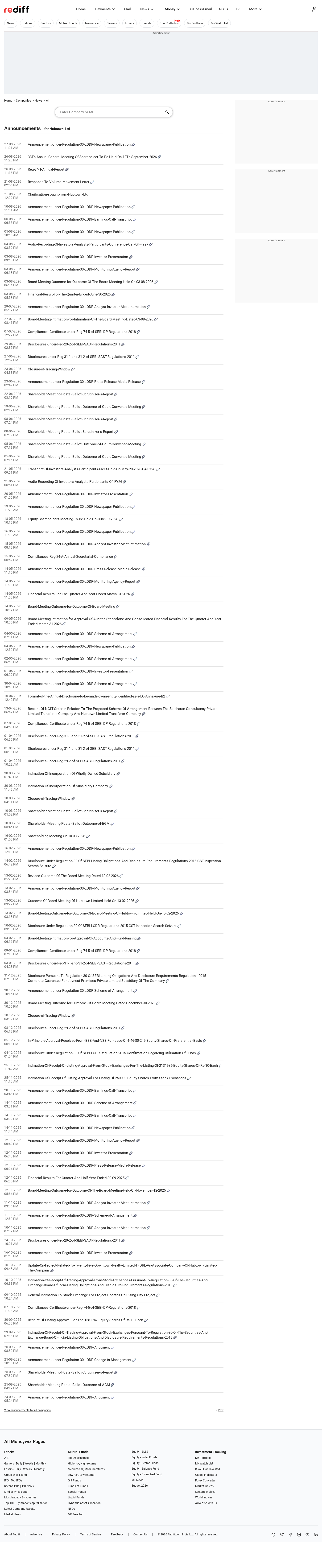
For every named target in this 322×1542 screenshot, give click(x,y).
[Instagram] (299, 1535)
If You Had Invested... (208, 1469)
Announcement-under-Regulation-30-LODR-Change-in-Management (80, 1360)
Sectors (46, 23)
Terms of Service (90, 1534)
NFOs (71, 1508)
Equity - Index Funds (144, 1457)
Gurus (223, 9)
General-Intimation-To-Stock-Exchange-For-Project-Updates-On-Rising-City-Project (92, 1295)
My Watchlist (219, 23)
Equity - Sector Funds (145, 1463)
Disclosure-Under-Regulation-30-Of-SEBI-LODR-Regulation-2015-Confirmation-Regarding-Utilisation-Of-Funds (112, 1053)
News (144, 9)
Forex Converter (205, 1480)
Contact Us (140, 1534)
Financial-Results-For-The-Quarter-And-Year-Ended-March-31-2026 (79, 594)
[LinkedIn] (316, 1535)
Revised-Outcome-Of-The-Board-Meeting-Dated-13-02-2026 (74, 876)
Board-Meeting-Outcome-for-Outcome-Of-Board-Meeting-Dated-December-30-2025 (92, 1003)
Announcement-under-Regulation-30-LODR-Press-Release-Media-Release (85, 382)
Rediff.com (175, 1534)
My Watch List (204, 1463)
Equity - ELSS (140, 1451)
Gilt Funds (74, 1480)
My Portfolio (195, 23)
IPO (6, 1480)
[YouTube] (307, 1535)
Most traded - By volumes (20, 1497)
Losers (129, 23)
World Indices (203, 1497)
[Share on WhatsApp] (273, 1535)
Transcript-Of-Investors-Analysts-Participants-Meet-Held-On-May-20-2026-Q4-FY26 (92, 469)
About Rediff (12, 1534)
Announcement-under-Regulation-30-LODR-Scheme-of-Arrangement (80, 634)
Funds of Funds (78, 1486)
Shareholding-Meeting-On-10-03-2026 (57, 836)
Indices (28, 23)
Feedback (117, 1534)
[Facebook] (290, 1535)
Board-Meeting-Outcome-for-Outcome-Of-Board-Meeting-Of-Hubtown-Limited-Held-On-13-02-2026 (104, 913)
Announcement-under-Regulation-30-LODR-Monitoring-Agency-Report (82, 269)
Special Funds (77, 1491)
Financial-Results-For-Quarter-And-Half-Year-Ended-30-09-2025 (76, 1178)
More (253, 9)
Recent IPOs (11, 1486)
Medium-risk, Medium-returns (86, 1469)
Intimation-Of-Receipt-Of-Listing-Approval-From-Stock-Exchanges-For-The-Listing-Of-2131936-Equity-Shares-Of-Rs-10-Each (123, 1065)
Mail (127, 9)
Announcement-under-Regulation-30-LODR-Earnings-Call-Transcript (80, 219)
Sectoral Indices (205, 1491)
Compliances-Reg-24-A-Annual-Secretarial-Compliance (71, 556)
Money (170, 9)
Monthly (41, 1463)
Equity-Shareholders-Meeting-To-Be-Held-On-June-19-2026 (73, 519)
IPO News (27, 1486)
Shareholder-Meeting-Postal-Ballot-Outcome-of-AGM (69, 1385)
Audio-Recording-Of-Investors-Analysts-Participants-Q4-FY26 (75, 482)
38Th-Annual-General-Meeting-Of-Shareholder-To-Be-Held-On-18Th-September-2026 (93, 157)
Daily (19, 1463)
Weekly (29, 1463)
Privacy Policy (61, 1534)
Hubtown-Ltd (60, 129)
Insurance (92, 23)
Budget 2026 (140, 1485)
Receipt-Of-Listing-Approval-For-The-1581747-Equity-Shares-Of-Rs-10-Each (86, 1320)
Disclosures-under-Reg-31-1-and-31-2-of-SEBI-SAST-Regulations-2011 (82, 357)
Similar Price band (16, 1491)
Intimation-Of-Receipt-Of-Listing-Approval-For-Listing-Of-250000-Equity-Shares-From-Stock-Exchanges (107, 1078)
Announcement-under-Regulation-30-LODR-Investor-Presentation (78, 257)
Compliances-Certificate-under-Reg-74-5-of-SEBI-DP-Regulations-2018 (82, 332)
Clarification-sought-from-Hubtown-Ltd (58, 194)
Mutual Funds (68, 23)
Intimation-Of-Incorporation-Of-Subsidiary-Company (68, 786)
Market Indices (204, 1486)
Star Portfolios (169, 23)
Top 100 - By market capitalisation (26, 1503)
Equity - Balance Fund (145, 1468)
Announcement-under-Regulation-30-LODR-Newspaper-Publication (80, 144)
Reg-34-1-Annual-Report (46, 169)
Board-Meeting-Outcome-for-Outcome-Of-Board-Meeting (72, 606)
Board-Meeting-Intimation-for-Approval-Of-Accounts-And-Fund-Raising (82, 938)
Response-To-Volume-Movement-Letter (59, 182)
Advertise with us (206, 1503)
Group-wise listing (15, 1474)
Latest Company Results (19, 1508)
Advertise (36, 1534)
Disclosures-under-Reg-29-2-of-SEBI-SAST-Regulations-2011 (74, 344)
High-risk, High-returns (82, 1463)
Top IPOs (16, 1480)
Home (81, 9)
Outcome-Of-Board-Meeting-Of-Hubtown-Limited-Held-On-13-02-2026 (81, 901)
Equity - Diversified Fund (147, 1474)
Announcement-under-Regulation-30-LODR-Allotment (69, 1347)
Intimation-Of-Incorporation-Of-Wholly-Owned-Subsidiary (72, 773)
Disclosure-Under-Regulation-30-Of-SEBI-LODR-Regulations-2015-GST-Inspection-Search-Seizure (103, 926)
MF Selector (75, 1514)
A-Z (6, 1458)
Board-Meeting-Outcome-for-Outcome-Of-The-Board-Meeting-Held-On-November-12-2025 (97, 1190)
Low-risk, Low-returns (81, 1474)
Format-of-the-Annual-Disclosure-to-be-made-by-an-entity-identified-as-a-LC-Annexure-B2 (97, 696)
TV (237, 9)
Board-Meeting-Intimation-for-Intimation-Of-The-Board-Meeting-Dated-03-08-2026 (91, 319)
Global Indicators (206, 1474)
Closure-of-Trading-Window (49, 369)
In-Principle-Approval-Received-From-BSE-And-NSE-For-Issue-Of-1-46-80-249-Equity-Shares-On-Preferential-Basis (115, 1040)
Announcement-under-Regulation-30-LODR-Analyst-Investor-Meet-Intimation (87, 307)
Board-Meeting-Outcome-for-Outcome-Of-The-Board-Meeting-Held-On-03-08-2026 (91, 282)
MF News (137, 1480)
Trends (147, 23)
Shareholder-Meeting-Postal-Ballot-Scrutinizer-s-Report (71, 394)
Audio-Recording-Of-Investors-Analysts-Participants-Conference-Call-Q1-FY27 (88, 244)
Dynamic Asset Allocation (84, 1503)
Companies (23, 100)
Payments (103, 9)
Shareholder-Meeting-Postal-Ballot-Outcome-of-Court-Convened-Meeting (85, 407)
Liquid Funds (76, 1497)
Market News (12, 1514)
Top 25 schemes (78, 1458)
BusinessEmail (200, 9)
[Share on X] (282, 1535)
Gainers (112, 23)
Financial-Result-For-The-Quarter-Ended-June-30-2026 (69, 294)
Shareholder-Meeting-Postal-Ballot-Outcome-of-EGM (69, 823)
